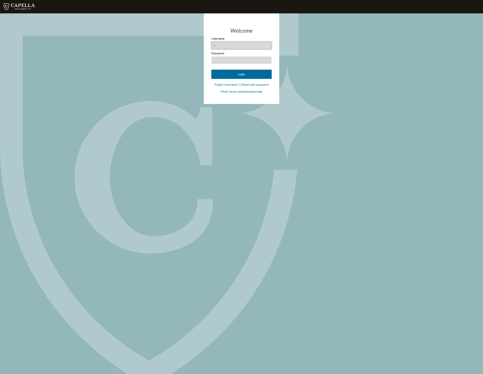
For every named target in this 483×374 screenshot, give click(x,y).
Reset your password (255, 84)
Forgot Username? (226, 84)
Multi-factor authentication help (241, 91)
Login (241, 74)
